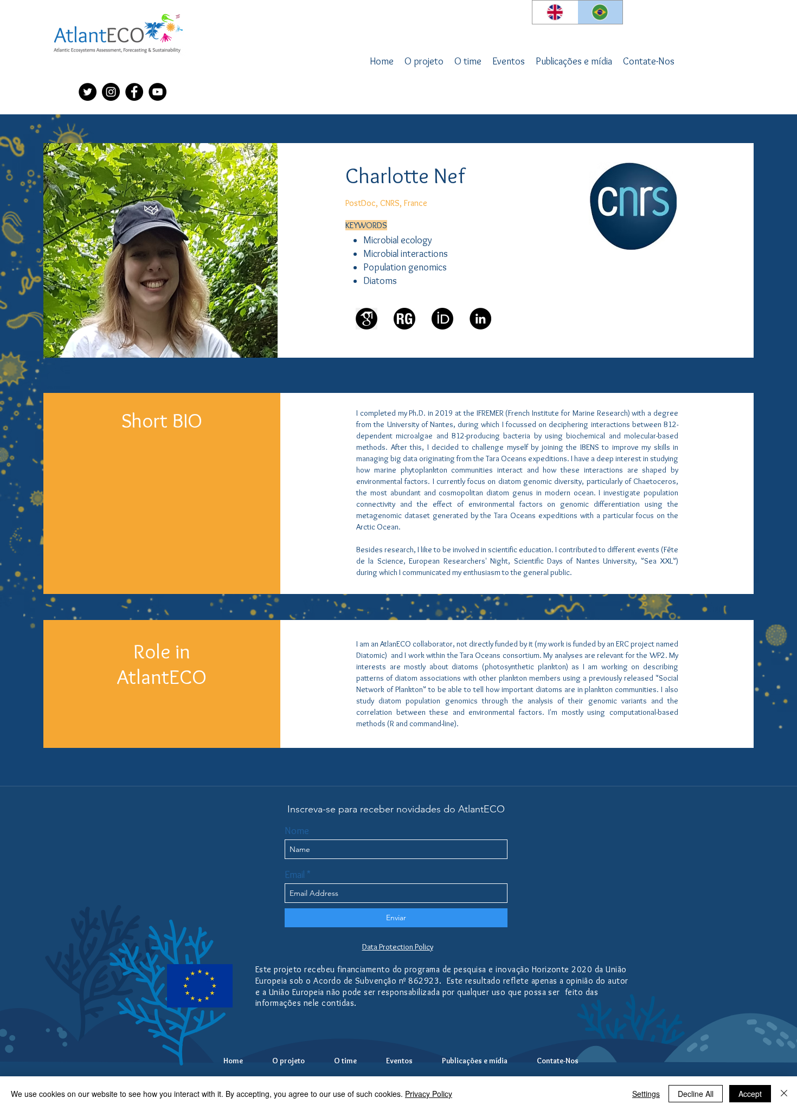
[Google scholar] (366, 319)
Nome (297, 831)
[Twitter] (88, 92)
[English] (554, 12)
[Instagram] (111, 92)
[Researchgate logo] (404, 319)
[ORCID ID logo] (442, 319)
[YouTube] (157, 92)
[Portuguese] (600, 12)
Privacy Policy (428, 1093)
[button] (468, 61)
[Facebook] (134, 92)
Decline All (696, 1093)
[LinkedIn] (480, 319)
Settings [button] (646, 1093)
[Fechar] (783, 1093)
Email (295, 875)
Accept (750, 1093)
